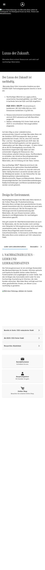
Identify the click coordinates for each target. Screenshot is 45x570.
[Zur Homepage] (22, 4)
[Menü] (4, 4)
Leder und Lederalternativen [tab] (15, 247)
